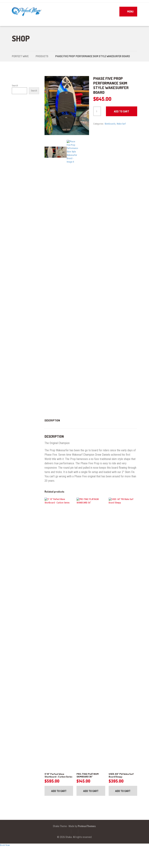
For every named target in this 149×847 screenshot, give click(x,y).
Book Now (5, 845)
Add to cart (121, 111)
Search (15, 85)
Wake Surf (121, 123)
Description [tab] (52, 420)
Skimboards (110, 123)
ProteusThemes (87, 826)
